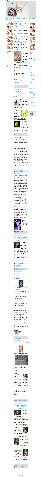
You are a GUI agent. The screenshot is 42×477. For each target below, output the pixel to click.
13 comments (22, 231)
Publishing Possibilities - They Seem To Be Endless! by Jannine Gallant (20, 407)
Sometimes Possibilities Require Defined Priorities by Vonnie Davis (20, 93)
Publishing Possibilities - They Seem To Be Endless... (32, 84)
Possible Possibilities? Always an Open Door (32, 105)
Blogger (22, 475)
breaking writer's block (17, 171)
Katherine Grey (20, 86)
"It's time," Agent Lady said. (32, 91)
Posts (8, 65)
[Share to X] (24, 170)
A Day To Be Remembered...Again (32, 85)
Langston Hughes (20, 134)
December (31, 66)
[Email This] (14, 232)
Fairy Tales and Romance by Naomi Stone (20, 176)
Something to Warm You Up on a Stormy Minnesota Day (32, 94)
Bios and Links (10, 18)
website (15, 462)
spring (23, 86)
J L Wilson (20, 171)
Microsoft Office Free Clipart (24, 134)
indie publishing (21, 466)
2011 (30, 109)
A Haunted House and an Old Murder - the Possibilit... (32, 103)
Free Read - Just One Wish (18, 19)
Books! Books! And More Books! (31, 18)
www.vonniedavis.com (16, 131)
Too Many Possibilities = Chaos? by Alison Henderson (32, 89)
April (30, 72)
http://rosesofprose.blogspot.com (17, 265)
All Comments (9, 66)
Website (19, 332)
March (30, 106)
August (31, 69)
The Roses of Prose (14, 3)
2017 (30, 62)
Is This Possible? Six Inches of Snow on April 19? (21, 343)
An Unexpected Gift (17, 86)
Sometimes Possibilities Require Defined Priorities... (32, 75)
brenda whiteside (17, 269)
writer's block (22, 171)
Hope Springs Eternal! (32, 102)
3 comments (20, 170)
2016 (30, 63)
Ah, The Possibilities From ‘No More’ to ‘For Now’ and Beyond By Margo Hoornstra (20, 276)
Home (7, 18)
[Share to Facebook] (16, 232)
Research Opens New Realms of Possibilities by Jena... (32, 87)
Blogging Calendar (14, 18)
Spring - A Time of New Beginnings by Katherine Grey (20, 25)
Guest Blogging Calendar (24, 18)
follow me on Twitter (33, 59)
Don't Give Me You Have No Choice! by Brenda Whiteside (20, 238)
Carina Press (18, 134)
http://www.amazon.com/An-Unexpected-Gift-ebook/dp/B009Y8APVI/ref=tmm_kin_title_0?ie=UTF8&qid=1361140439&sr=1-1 (19, 82)
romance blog (20, 269)
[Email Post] (21, 170)
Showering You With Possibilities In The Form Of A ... (32, 93)
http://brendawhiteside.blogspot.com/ (18, 266)
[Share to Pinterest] (25, 170)
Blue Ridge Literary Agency (18, 466)
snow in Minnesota (17, 400)
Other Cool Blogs (19, 18)
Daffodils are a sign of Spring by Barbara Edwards (32, 97)
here (21, 460)
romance (22, 86)
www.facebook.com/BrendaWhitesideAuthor (22, 263)
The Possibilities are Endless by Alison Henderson (32, 100)
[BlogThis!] (23, 170)
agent (16, 134)
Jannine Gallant (24, 466)
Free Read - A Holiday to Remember (10, 19)
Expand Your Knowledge (32, 101)
